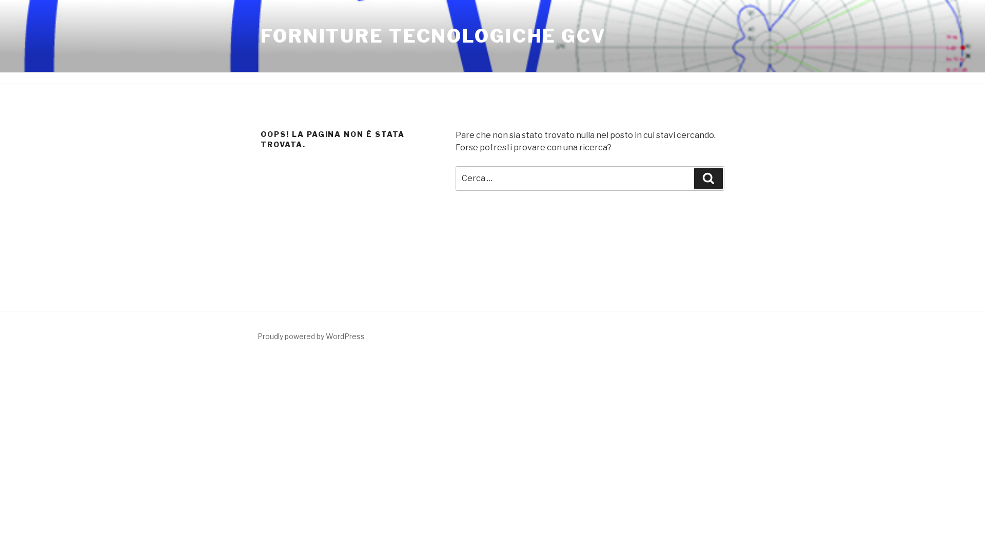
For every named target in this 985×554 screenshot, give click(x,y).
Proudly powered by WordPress (311, 336)
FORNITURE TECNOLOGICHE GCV (433, 36)
